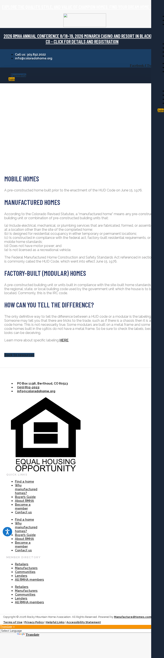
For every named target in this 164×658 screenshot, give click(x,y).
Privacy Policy (34, 622)
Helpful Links (55, 622)
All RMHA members (29, 579)
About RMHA (24, 500)
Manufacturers (26, 568)
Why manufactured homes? (26, 489)
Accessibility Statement (83, 622)
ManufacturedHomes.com (132, 616)
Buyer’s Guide (25, 497)
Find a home (24, 481)
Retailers (21, 564)
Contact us (23, 512)
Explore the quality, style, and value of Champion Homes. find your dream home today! (82, 7)
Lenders (21, 575)
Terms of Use (12, 622)
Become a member (23, 506)
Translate (32, 634)
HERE (64, 340)
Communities (25, 572)
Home (11, 96)
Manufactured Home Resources (46, 96)
